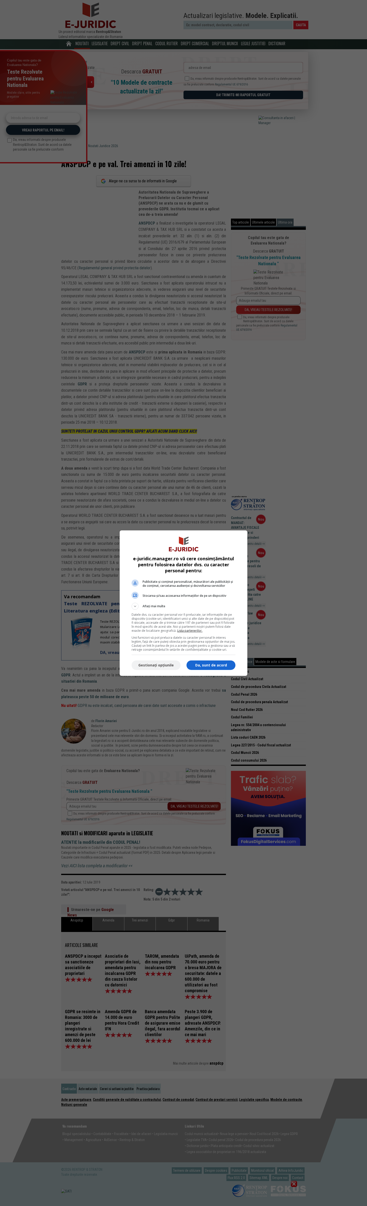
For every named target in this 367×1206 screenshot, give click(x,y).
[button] (183, 606)
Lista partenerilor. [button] (189, 630)
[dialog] (183, 603)
